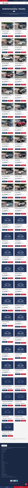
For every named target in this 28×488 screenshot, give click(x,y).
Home (2, 453)
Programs (2, 456)
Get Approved (10, 52)
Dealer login (14, 484)
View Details (4, 52)
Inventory (2, 454)
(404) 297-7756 (3, 472)
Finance (2, 455)
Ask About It (10, 390)
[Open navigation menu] (26, 3)
